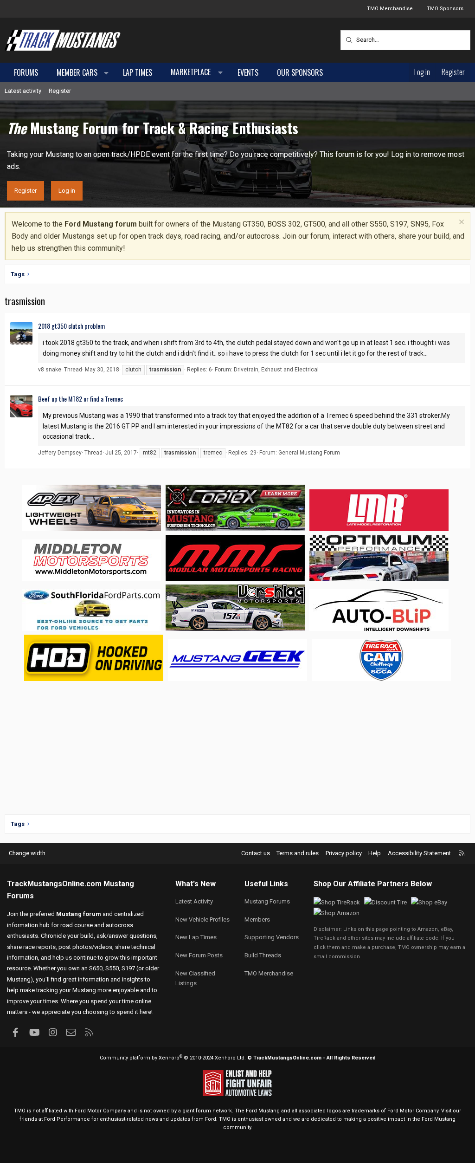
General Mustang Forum (309, 452)
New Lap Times (196, 937)
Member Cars (77, 72)
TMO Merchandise (390, 9)
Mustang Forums (267, 901)
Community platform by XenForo (173, 1058)
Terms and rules (297, 853)
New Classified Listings (195, 978)
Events (248, 72)
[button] (106, 73)
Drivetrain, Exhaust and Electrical (276, 369)
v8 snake (49, 369)
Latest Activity (194, 901)
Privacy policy (344, 853)
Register (60, 90)
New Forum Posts (199, 955)
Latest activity (23, 90)
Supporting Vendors (271, 937)
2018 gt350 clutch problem (71, 326)
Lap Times (137, 72)
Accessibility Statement (419, 853)
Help (374, 853)
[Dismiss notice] (460, 223)
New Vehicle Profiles (202, 919)
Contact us (255, 853)
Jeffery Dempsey (60, 452)
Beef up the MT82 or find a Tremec (80, 398)
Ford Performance (67, 1119)
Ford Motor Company (100, 1111)
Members (257, 919)
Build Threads (262, 955)
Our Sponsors (300, 72)
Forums (26, 72)
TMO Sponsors (445, 9)
